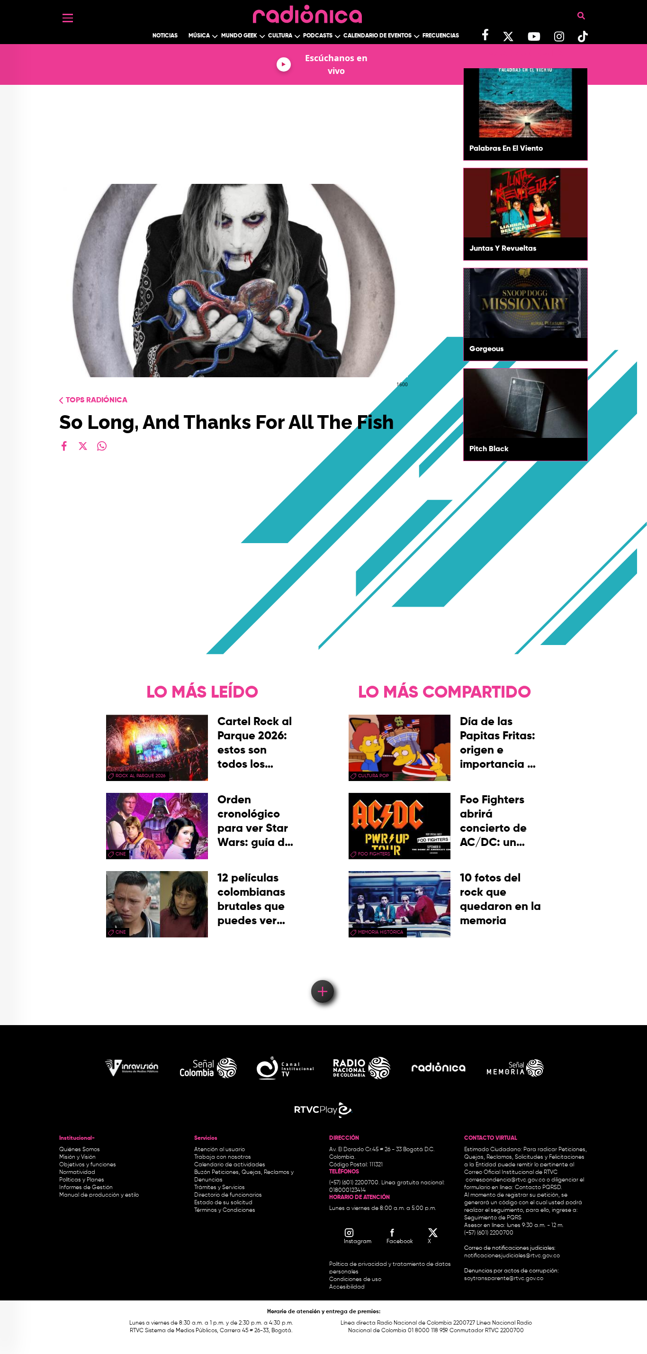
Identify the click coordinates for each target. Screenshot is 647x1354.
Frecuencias (440, 36)
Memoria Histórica (380, 932)
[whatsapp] (102, 446)
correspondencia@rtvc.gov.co (505, 1180)
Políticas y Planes (81, 1180)
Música (199, 36)
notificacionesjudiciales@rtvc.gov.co (512, 1256)
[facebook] (64, 446)
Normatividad (77, 1172)
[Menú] (67, 18)
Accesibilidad (347, 1287)
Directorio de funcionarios (228, 1195)
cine (121, 854)
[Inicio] (307, 11)
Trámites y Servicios (219, 1187)
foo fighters (374, 854)
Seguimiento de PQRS (492, 1218)
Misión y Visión (77, 1157)
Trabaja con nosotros (222, 1157)
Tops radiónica (96, 400)
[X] (83, 446)
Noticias (165, 36)
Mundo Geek (239, 36)
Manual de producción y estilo (99, 1195)
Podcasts (317, 36)
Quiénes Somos (79, 1150)
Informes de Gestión (86, 1187)
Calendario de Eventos (377, 36)
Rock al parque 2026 (140, 775)
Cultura (280, 36)
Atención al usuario (219, 1150)
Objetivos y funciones (87, 1165)
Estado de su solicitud (223, 1203)
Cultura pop (373, 775)
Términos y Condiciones (224, 1210)
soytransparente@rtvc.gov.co (503, 1278)
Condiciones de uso (355, 1279)
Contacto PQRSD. (538, 1187)
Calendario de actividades (229, 1165)
